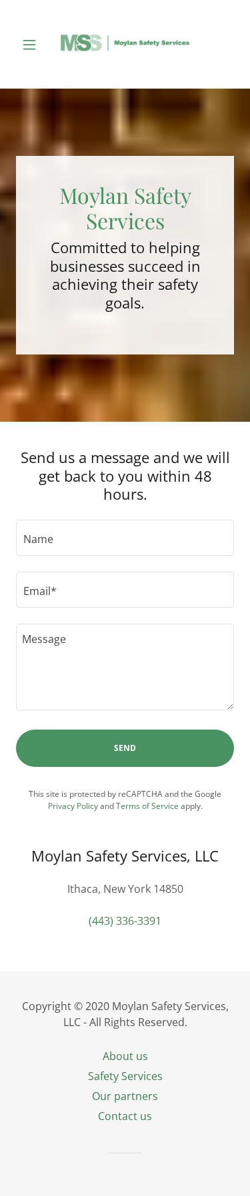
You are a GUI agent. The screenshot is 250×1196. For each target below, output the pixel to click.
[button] (32, 44)
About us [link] (125, 1056)
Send (125, 748)
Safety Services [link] (125, 1076)
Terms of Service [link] (147, 806)
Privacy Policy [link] (73, 806)
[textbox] (125, 538)
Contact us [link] (125, 1116)
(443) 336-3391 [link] (125, 920)
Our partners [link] (125, 1096)
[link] (124, 44)
